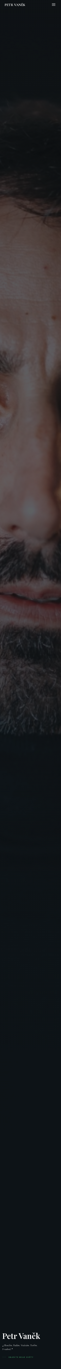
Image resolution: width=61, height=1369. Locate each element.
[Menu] (53, 4)
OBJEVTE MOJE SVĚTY (21, 1357)
